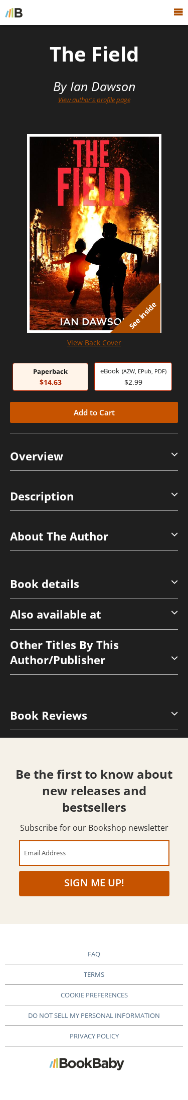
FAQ (94, 953)
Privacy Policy (94, 1035)
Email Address (45, 852)
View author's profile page (94, 99)
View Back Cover (94, 342)
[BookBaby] (14, 12)
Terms (94, 974)
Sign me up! (94, 882)
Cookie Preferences (94, 994)
